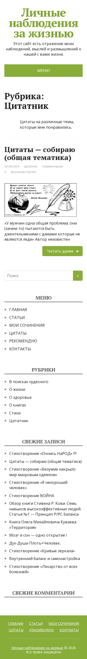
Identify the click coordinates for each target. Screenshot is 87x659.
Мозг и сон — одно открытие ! (38, 535)
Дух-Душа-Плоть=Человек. (35, 543)
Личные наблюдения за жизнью (37, 648)
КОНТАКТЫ (20, 349)
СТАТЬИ (17, 317)
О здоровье (20, 397)
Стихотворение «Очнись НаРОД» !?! (42, 453)
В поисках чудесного (28, 381)
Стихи (15, 413)
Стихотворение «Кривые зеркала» (42, 550)
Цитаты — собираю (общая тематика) (39, 153)
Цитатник (30, 166)
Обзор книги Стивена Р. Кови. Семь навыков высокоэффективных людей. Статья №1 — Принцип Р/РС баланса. (45, 509)
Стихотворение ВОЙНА (31, 495)
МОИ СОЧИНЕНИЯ (27, 325)
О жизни (17, 389)
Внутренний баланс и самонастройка (44, 558)
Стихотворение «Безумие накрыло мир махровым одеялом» (42, 471)
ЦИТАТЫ (18, 333)
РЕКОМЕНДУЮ (23, 341)
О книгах (17, 405)
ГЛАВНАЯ (18, 309)
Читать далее (60, 251)
